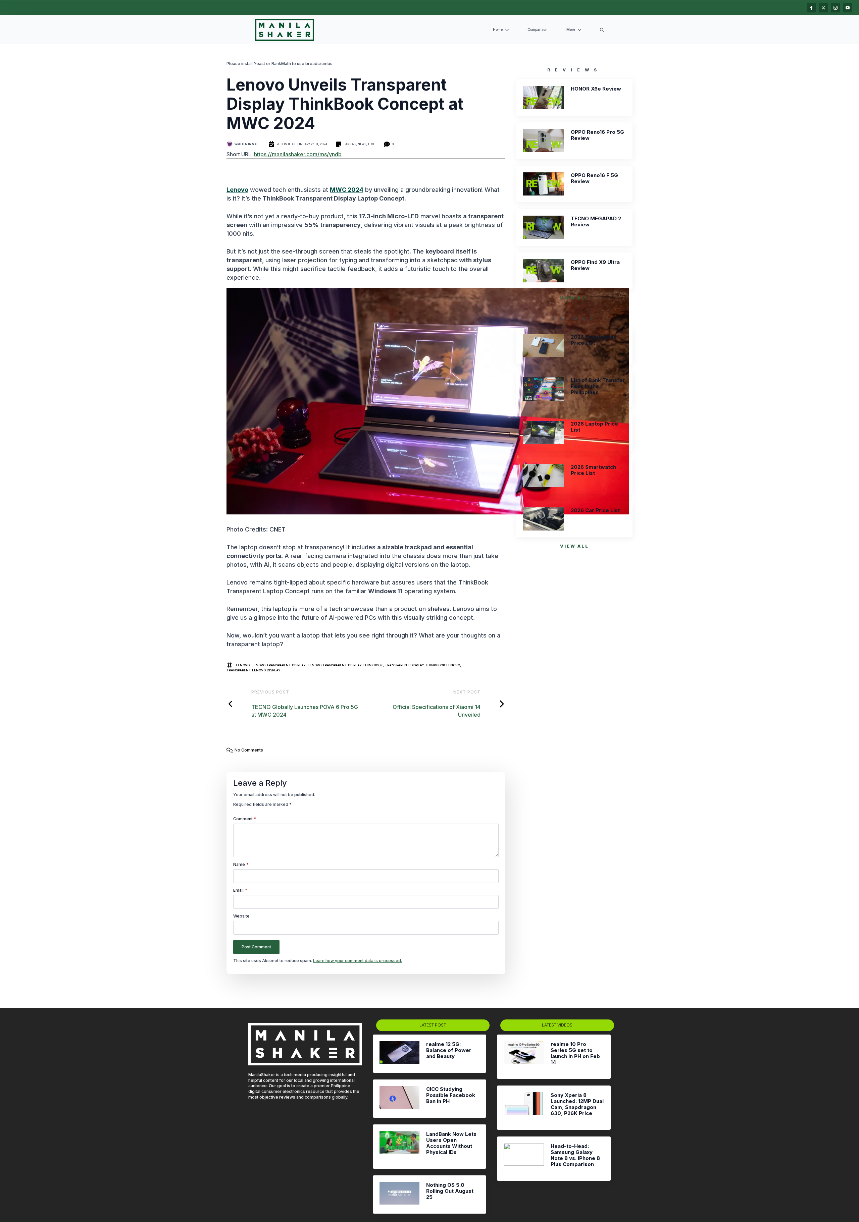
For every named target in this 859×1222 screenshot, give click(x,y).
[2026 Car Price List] (543, 519)
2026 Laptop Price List (594, 427)
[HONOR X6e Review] (543, 97)
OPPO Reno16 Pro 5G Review (597, 135)
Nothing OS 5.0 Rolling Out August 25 (449, 1191)
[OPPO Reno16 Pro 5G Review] (543, 140)
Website (241, 916)
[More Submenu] (581, 30)
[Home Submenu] (508, 30)
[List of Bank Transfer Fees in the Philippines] (543, 388)
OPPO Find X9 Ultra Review (595, 265)
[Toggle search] (602, 30)
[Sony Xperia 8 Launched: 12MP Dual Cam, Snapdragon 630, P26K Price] (524, 1107)
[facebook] (811, 7)
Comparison (537, 29)
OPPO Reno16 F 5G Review (594, 178)
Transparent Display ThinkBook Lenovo (422, 665)
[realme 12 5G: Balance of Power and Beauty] (399, 1053)
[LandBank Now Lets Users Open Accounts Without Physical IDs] (399, 1146)
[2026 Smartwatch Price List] (543, 475)
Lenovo (237, 189)
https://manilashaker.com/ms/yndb (298, 154)
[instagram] (835, 7)
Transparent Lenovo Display (253, 670)
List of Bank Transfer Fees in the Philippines (598, 386)
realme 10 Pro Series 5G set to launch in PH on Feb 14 (575, 1053)
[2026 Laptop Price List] (543, 432)
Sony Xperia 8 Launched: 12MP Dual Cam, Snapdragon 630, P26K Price (577, 1104)
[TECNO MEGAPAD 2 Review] (543, 227)
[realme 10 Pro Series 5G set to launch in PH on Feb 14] (524, 1056)
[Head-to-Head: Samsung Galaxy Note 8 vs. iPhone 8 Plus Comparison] (524, 1158)
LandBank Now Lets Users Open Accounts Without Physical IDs (451, 1143)
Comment (244, 819)
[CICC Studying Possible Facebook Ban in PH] (399, 1098)
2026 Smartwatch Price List (593, 470)
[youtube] (847, 7)
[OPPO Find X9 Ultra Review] (543, 270)
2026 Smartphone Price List (594, 340)
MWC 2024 (346, 189)
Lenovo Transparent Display (279, 665)
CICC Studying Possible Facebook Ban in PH (450, 1095)
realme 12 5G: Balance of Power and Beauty (448, 1050)
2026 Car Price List (595, 510)
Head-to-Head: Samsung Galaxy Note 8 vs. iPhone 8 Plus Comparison (575, 1155)
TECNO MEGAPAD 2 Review (596, 222)
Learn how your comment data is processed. (357, 960)
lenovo (243, 665)
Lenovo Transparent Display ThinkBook (345, 665)
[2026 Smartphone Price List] (543, 345)
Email (240, 890)
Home (498, 29)
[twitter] (823, 7)
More (570, 29)
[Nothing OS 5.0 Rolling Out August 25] (399, 1194)
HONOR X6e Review (596, 89)
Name (241, 865)
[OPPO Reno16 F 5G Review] (543, 184)
